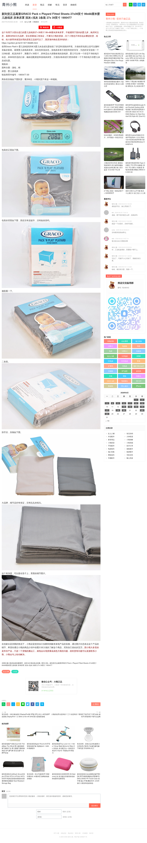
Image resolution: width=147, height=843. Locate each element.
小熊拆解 (130, 439)
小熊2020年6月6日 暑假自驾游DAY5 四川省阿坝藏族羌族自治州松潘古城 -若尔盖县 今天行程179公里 (113, 166)
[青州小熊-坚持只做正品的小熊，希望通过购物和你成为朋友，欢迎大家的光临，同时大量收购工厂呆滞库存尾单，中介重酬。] (9, 4)
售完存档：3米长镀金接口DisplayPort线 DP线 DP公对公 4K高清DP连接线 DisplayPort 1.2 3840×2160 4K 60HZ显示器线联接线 (26, 715)
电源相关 (111, 449)
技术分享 (130, 446)
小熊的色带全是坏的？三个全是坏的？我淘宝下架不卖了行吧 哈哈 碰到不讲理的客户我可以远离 (75, 715)
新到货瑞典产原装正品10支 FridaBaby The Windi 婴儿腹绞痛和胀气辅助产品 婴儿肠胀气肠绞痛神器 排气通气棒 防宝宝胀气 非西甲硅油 (13, 748)
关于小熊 (56, 833)
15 (136, 407)
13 (124, 407)
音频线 (110, 371)
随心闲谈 (130, 458)
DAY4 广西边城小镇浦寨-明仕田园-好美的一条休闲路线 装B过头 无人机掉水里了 (135, 83)
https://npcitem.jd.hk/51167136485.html (20, 42)
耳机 (138, 346)
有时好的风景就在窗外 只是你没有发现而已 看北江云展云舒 (114, 83)
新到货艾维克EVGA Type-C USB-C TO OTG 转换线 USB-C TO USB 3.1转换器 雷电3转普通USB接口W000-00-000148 (135, 167)
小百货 (15, 671)
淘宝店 (91, 833)
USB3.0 (124, 351)
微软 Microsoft (138, 366)
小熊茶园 (130, 443)
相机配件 (130, 449)
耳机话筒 (130, 455)
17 (107, 410)
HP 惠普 (124, 371)
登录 (65, 4)
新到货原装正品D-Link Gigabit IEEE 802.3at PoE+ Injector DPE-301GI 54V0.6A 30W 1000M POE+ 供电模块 (135, 58)
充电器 (124, 366)
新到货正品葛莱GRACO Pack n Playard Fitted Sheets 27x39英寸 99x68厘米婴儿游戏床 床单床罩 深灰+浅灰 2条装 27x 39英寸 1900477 (49, 664)
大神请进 (130, 436)
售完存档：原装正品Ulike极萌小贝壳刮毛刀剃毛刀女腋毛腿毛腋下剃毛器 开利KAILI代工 (88, 746)
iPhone (138, 386)
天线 (110, 376)
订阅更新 (85, 833)
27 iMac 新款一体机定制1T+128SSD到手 (113, 192)
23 (142, 410)
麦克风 (138, 371)
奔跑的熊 (110, 341)
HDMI (139, 356)
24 (107, 414)
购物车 (74, 4)
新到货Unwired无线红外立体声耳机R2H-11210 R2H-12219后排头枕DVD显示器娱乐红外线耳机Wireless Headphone (135, 139)
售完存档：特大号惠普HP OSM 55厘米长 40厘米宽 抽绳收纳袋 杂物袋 (38, 776)
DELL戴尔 (124, 386)
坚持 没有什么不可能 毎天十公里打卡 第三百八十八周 (135, 192)
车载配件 (111, 458)
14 (130, 407)
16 (142, 407)
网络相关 (111, 455)
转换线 (138, 351)
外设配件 (111, 436)
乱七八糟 (28, 22)
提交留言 (94, 805)
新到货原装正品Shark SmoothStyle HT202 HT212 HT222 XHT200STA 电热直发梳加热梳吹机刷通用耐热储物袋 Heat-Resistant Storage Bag (13, 778)
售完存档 (130, 433)
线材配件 (130, 452)
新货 (35, 4)
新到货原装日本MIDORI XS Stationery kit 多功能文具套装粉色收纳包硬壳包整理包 (63, 776)
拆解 (50, 4)
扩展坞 (110, 366)
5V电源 (110, 361)
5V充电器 (124, 361)
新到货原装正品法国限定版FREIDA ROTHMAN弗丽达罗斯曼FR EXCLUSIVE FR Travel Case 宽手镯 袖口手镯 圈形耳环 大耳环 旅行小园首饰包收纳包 (88, 778)
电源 (110, 351)
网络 (124, 376)
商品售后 (70, 833)
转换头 (138, 376)
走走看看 (124, 341)
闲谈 (27, 4)
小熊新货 (35, 22)
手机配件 (111, 446)
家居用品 (111, 439)
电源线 (124, 346)
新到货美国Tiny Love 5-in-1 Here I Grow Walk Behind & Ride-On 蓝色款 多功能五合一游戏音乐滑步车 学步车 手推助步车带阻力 (63, 748)
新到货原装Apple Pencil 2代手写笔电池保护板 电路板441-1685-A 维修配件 (38, 746)
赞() (96, 704)
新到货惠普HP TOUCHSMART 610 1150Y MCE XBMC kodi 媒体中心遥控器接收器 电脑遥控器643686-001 (114, 108)
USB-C (110, 346)
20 (124, 410)
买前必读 (63, 833)
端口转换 (138, 341)
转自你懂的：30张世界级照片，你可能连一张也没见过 (113, 136)
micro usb (110, 381)
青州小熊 (44, 663)
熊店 (42, 4)
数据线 (110, 386)
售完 (57, 4)
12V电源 (125, 356)
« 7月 (107, 421)
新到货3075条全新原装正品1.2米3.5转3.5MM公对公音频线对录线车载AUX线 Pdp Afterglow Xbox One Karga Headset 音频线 (114, 58)
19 (118, 410)
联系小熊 (78, 833)
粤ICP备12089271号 (80, 837)
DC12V (138, 381)
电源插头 (124, 381)
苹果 (138, 361)
